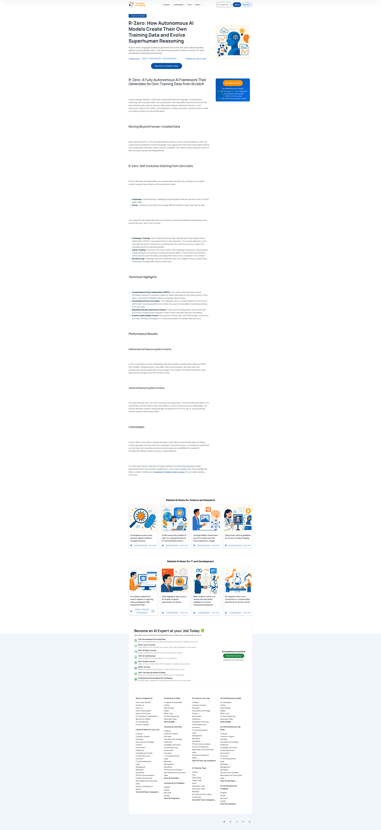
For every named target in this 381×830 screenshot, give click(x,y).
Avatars (195, 772)
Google (166, 796)
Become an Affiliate (143, 719)
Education (139, 739)
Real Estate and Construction (147, 781)
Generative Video (170, 719)
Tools (189, 5)
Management (141, 767)
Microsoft (167, 793)
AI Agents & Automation (173, 702)
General (144, 58)
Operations (140, 773)
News (197, 5)
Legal (138, 764)
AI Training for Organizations (147, 716)
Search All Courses (143, 713)
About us (139, 708)
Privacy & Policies (142, 725)
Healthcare (140, 750)
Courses (166, 5)
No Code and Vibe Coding (201, 794)
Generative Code (198, 786)
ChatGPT (167, 787)
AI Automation (225, 702)
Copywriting (196, 778)
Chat (194, 775)
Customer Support (143, 736)
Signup (237, 5)
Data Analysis (169, 708)
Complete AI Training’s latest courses (169, 472)
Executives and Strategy (145, 742)
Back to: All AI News (138, 16)
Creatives (139, 734)
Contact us (140, 705)
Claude (166, 790)
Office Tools (168, 713)
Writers (138, 789)
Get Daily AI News (232, 83)
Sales (138, 784)
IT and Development (155, 58)
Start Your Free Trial (233, 656)
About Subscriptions (143, 711)
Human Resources (143, 756)
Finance (139, 745)
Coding (166, 705)
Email (194, 783)
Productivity (196, 797)
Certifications (178, 5)
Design (166, 711)
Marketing (139, 770)
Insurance (139, 759)
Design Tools (197, 780)
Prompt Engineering (171, 716)
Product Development (144, 778)
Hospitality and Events (144, 753)
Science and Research (169, 58)
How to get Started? (143, 702)
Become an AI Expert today (166, 66)
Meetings (195, 792)
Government (145, 609)
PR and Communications (145, 775)
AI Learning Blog (142, 722)
